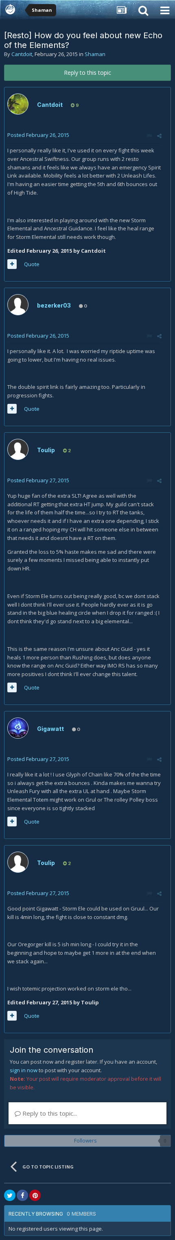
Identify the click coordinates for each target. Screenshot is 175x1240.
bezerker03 (54, 305)
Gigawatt (50, 728)
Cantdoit (21, 54)
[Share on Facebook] (22, 1195)
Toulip (46, 450)
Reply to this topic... (49, 1113)
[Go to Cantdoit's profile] (17, 104)
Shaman (95, 54)
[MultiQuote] (12, 264)
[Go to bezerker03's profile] (17, 304)
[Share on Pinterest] (35, 1195)
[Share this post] (159, 135)
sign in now (23, 1070)
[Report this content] (149, 135)
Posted (38, 135)
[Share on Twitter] (9, 1195)
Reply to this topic (87, 72)
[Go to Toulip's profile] (17, 449)
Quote (31, 264)
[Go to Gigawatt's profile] (17, 728)
